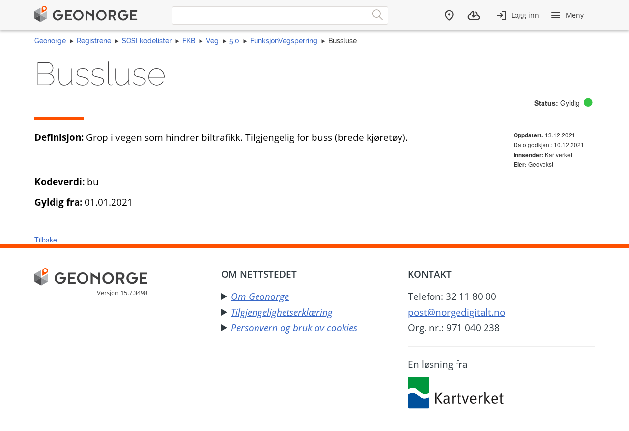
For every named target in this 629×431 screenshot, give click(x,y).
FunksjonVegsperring (283, 41)
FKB (188, 41)
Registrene (94, 41)
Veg (212, 41)
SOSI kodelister (147, 41)
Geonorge (50, 41)
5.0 (234, 41)
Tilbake (45, 239)
